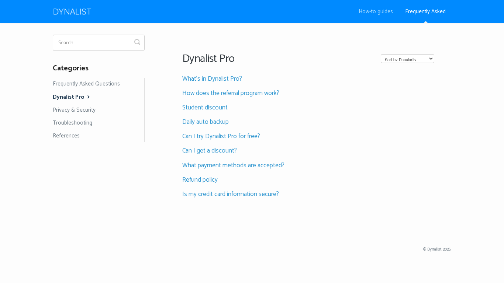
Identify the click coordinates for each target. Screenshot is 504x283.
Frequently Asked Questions (86, 83)
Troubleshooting (72, 122)
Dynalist (434, 249)
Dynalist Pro (69, 97)
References (66, 135)
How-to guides (376, 11)
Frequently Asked (425, 11)
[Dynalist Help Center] (76, 11)
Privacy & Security (74, 110)
